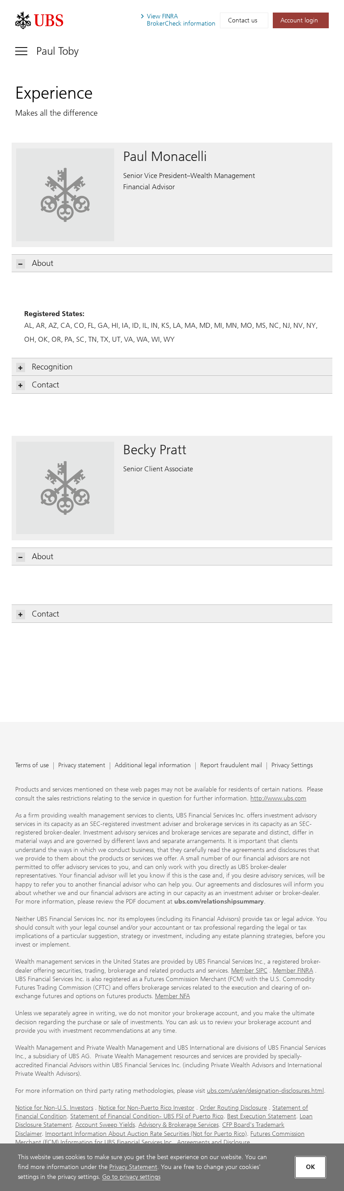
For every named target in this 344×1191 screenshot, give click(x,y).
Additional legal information (153, 765)
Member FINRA (293, 970)
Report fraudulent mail (231, 765)
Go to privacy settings (131, 1177)
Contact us (242, 20)
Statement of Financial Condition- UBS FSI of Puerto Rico (147, 1116)
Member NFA (172, 996)
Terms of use (32, 765)
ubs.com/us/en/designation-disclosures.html (265, 1091)
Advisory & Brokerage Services (178, 1125)
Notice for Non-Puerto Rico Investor (146, 1108)
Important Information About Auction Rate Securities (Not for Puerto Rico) (146, 1134)
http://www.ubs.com (278, 798)
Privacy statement (81, 765)
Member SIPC (249, 970)
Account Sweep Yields (105, 1125)
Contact (45, 385)
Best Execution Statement (261, 1116)
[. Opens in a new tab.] (39, 20)
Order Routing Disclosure (233, 1108)
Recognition (52, 367)
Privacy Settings (292, 765)
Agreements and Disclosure (213, 1142)
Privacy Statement (133, 1167)
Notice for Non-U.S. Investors (54, 1108)
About (42, 263)
